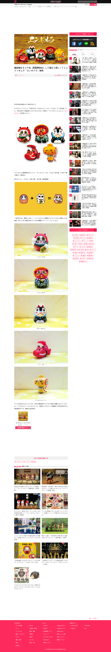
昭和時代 (76, 258)
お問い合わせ (60, 631)
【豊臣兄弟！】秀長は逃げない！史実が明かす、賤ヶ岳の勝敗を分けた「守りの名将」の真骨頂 (89, 77)
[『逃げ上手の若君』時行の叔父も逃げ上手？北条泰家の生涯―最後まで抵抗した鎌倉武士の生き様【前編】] (75, 172)
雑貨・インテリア (32, 6)
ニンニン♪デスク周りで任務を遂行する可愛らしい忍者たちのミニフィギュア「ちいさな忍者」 (27, 537)
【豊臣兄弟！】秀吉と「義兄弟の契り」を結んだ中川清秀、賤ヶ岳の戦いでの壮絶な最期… (89, 163)
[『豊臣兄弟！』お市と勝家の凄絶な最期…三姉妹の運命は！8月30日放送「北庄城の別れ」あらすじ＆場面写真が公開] (75, 223)
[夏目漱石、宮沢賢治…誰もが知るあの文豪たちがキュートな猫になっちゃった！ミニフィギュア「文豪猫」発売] (55, 477)
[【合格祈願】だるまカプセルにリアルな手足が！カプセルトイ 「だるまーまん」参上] (27, 551)
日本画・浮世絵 (33, 628)
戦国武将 (90, 238)
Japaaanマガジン (23, 6)
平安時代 (77, 238)
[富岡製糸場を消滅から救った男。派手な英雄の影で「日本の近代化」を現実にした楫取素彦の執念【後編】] (75, 215)
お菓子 (75, 244)
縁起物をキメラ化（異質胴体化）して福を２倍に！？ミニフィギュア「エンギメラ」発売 (57, 6)
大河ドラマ (91, 235)
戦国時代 (83, 235)
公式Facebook (74, 43)
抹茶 (87, 249)
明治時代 (74, 249)
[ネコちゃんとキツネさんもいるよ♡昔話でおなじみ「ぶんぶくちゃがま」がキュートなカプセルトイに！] (27, 575)
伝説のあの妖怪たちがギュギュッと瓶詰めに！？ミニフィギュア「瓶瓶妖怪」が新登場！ (26, 488)
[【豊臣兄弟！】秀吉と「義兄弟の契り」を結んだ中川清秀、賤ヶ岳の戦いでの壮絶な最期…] (75, 163)
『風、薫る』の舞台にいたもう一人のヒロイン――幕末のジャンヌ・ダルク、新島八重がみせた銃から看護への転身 (89, 60)
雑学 (92, 241)
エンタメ (32, 640)
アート (17, 628)
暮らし (17, 642)
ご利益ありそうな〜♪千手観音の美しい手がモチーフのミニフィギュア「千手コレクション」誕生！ (55, 562)
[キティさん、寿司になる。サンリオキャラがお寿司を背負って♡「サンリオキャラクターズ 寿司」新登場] (27, 501)
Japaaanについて (61, 628)
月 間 (92, 53)
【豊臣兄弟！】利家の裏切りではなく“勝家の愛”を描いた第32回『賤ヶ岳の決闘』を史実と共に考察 (89, 120)
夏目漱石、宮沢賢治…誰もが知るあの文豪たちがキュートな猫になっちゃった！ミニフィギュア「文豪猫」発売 (55, 488)
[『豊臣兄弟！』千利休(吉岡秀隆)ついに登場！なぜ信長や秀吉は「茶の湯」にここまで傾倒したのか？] (75, 138)
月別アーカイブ (60, 637)
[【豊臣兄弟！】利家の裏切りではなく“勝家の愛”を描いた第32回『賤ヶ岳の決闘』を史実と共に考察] (75, 121)
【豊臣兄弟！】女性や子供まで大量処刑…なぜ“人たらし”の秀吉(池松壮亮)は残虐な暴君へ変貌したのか (89, 146)
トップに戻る (93, 618)
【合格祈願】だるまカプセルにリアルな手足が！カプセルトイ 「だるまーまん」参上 (27, 561)
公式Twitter (80, 43)
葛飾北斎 (91, 258)
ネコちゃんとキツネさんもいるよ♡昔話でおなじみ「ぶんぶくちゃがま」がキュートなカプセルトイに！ (27, 587)
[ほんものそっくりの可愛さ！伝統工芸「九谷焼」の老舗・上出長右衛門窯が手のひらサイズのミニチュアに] (75, 189)
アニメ (83, 238)
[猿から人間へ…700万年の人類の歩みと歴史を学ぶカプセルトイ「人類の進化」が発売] (55, 526)
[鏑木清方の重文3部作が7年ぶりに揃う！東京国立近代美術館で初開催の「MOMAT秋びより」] (75, 198)
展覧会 (84, 255)
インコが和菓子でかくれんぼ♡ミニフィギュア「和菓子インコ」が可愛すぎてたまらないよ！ (55, 513)
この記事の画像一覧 (42, 458)
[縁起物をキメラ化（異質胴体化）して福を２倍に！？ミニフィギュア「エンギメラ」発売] (41, 49)
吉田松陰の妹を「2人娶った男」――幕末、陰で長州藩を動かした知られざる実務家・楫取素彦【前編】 (89, 180)
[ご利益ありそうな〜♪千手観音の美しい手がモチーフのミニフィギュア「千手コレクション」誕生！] (55, 551)
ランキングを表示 (82, 230)
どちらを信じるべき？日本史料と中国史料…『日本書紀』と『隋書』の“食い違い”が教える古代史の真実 (89, 111)
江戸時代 (76, 235)
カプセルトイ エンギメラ (23, 423)
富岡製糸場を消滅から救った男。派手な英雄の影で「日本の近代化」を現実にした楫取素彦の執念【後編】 (89, 214)
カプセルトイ (19, 461)
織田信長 (90, 247)
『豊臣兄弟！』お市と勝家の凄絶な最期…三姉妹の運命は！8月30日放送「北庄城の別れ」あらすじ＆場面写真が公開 (89, 223)
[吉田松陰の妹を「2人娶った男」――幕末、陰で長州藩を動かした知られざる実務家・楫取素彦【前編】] (75, 180)
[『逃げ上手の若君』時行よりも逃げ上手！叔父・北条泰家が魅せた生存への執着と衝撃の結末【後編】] (75, 206)
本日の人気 (46, 640)
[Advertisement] (41, 21)
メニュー (15, 1)
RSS (92, 43)
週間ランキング (60, 640)
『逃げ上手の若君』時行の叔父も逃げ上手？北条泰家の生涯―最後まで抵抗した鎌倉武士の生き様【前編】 (89, 171)
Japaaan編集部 (57, 75)
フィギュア (27, 461)
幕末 (81, 244)
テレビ (76, 247)
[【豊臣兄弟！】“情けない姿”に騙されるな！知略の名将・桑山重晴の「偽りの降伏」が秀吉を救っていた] (75, 69)
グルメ (17, 637)
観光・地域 (18, 640)
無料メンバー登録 (61, 634)
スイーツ (86, 241)
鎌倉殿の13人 (84, 261)
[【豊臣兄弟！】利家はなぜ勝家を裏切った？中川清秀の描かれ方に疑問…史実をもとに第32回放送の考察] (75, 103)
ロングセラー (77, 241)
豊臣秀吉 (91, 252)
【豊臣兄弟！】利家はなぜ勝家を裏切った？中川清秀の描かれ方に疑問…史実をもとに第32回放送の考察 (89, 103)
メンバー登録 (93, 4)
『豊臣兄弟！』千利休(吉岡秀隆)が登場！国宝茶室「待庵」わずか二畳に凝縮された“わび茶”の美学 (89, 86)
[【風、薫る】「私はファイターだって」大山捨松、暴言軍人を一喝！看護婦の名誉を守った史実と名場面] (75, 155)
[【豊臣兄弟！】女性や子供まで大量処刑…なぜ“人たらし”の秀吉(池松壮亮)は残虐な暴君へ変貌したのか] (75, 146)
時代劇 (92, 244)
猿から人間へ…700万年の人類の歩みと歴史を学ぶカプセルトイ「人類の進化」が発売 (54, 536)
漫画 (86, 244)
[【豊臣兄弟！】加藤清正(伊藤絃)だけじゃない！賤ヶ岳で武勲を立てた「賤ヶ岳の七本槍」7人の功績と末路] (75, 95)
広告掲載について (47, 631)
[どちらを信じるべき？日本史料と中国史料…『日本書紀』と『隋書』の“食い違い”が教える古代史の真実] (75, 112)
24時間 (74, 53)
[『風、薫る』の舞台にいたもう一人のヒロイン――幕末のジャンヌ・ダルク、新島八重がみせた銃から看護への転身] (75, 61)
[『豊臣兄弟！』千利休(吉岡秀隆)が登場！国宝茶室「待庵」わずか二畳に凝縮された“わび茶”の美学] (75, 86)
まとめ (31, 625)
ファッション (19, 631)
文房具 (76, 252)
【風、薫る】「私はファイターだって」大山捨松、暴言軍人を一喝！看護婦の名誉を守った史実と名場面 (89, 154)
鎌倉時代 (91, 255)
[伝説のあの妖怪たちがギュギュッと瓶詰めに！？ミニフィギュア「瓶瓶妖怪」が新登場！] (27, 477)
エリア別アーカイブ (48, 637)
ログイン (87, 4)
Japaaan (55, 1)
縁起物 (34, 461)
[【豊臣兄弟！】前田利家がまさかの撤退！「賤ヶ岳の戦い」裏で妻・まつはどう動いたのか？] (75, 129)
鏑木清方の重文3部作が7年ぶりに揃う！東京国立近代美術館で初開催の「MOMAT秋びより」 (89, 197)
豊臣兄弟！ (83, 252)
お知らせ (45, 628)
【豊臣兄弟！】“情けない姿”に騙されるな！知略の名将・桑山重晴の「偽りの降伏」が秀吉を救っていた (89, 69)
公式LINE (86, 43)
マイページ (46, 634)
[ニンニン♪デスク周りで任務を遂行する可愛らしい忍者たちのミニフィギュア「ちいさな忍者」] (27, 526)
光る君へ (84, 258)
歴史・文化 (32, 642)
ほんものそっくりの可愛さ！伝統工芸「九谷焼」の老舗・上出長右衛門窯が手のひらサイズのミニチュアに (89, 188)
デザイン (93, 249)
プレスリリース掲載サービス (82, 34)
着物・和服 (32, 631)
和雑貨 (31, 634)
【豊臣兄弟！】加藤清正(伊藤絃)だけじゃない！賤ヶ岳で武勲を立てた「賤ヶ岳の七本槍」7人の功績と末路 (89, 94)
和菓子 (31, 637)
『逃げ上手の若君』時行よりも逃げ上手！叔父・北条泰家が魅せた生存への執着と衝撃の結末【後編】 (89, 206)
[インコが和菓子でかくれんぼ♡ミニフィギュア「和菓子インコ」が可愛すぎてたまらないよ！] (55, 501)
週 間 (83, 53)
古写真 (17, 645)
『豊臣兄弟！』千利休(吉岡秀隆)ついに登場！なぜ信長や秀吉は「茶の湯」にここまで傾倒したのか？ (89, 137)
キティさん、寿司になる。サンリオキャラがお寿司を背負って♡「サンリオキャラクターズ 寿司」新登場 (27, 513)
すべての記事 (19, 625)
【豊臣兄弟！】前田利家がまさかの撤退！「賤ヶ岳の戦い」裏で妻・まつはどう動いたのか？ (89, 128)
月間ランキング (47, 642)
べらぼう (83, 247)
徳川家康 (81, 249)
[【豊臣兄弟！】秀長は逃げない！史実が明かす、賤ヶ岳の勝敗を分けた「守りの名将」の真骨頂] (75, 78)
